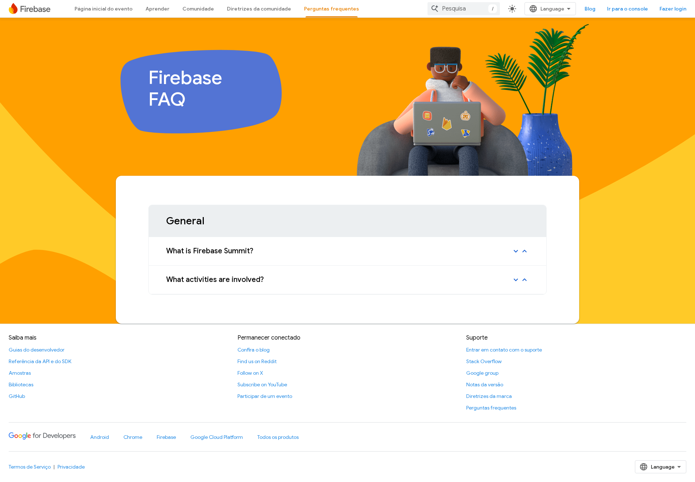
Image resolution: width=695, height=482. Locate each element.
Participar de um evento (264, 396)
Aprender (157, 8)
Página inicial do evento (103, 8)
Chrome (132, 437)
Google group (482, 373)
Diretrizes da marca (489, 396)
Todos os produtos (278, 437)
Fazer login (673, 8)
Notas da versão (484, 384)
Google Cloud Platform (216, 437)
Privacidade (71, 467)
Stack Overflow (484, 361)
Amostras (20, 373)
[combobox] (463, 8)
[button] (347, 251)
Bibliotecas (21, 384)
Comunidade (198, 8)
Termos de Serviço (30, 467)
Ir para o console (627, 8)
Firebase (166, 437)
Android (99, 437)
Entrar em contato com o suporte (504, 349)
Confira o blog (253, 349)
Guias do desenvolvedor (36, 349)
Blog (590, 8)
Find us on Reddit (257, 361)
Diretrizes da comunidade (259, 8)
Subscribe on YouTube (262, 384)
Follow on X (250, 373)
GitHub (17, 396)
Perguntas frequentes (331, 8)
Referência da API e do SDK (40, 361)
